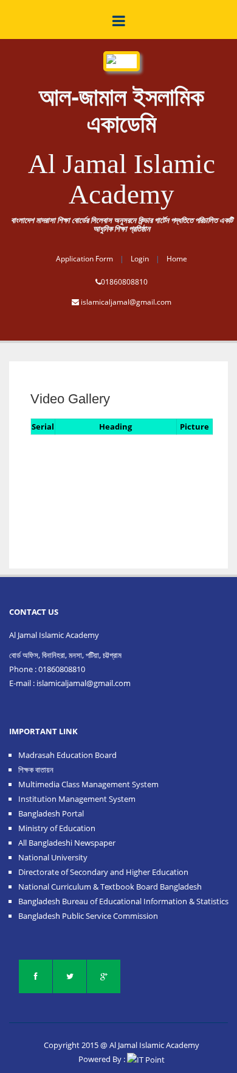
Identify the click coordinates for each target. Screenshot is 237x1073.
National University (53, 857)
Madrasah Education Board (67, 754)
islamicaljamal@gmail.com (126, 302)
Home (177, 258)
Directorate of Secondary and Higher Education (103, 871)
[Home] (121, 54)
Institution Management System (77, 798)
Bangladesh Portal (51, 813)
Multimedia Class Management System (88, 784)
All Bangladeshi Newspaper (66, 842)
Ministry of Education (56, 828)
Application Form (84, 258)
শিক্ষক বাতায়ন (35, 769)
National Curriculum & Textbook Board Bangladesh (110, 886)
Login (140, 258)
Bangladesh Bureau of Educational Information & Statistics (123, 901)
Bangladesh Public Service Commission (88, 915)
